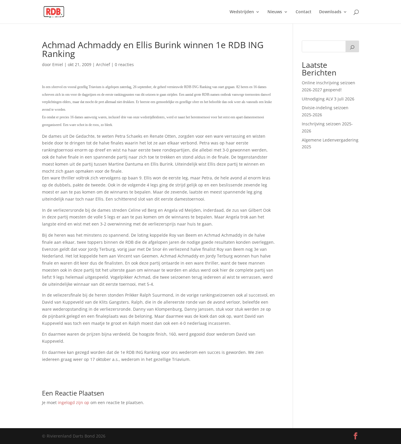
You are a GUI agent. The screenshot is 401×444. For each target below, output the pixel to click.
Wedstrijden (242, 12)
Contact (303, 12)
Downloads (330, 12)
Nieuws (274, 12)
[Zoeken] (352, 46)
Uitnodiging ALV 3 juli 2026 (328, 99)
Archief (103, 64)
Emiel (57, 64)
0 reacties (124, 64)
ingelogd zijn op (73, 402)
